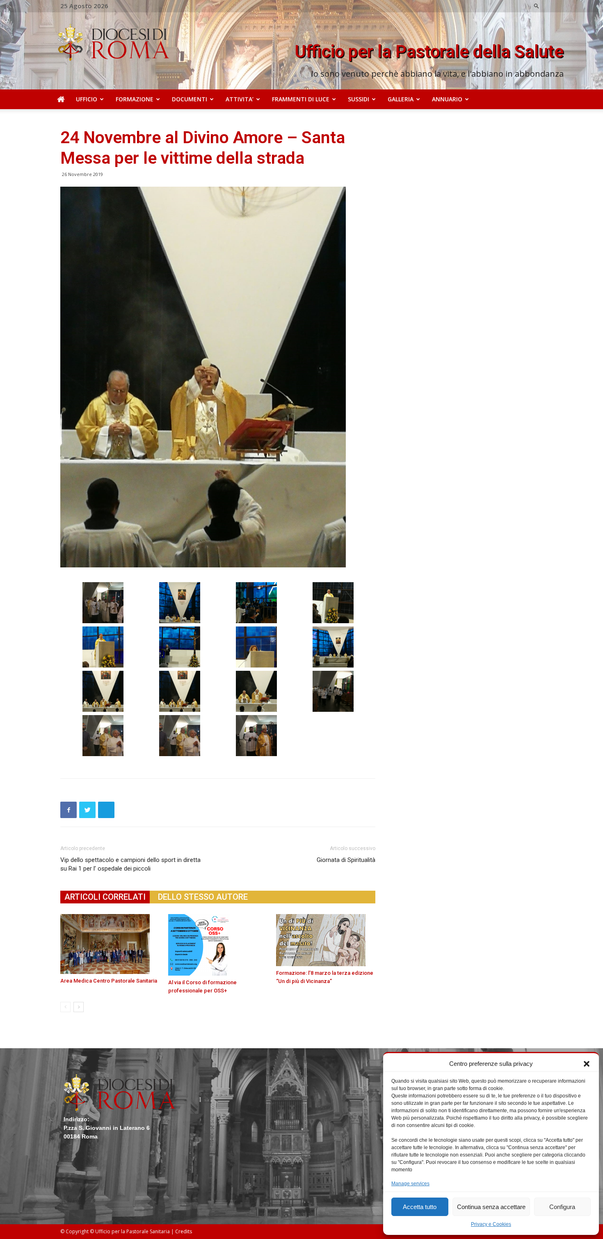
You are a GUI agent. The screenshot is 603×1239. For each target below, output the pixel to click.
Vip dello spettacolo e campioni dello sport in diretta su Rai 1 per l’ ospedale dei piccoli (130, 864)
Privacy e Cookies (491, 1224)
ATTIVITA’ (240, 99)
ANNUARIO (447, 99)
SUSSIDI (358, 99)
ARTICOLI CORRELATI (105, 897)
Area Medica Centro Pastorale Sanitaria (108, 981)
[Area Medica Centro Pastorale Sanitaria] (110, 944)
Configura (562, 1206)
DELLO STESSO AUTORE (203, 897)
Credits (183, 1231)
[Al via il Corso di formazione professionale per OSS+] (217, 945)
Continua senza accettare (491, 1206)
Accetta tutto (419, 1206)
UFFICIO (86, 99)
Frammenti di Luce (300, 99)
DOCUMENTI (189, 99)
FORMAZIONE (134, 99)
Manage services (410, 1183)
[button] (586, 1064)
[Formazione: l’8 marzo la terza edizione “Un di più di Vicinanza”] (325, 940)
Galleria (400, 99)
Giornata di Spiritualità (346, 860)
